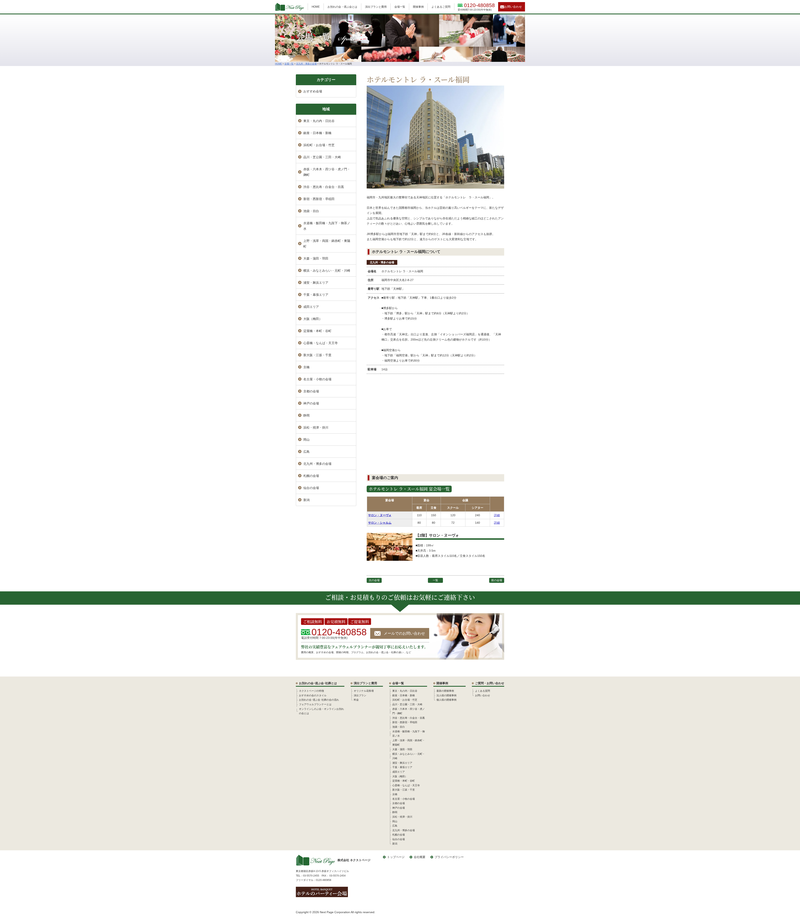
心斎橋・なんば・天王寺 (320, 343)
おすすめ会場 (312, 91)
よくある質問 (482, 690)
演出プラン (360, 695)
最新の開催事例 (445, 690)
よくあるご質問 (440, 6)
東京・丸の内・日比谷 (319, 121)
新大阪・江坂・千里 (317, 355)
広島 (306, 451)
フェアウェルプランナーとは (315, 704)
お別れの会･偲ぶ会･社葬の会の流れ (319, 699)
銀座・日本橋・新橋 (317, 133)
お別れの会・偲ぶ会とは (342, 6)
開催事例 (418, 6)
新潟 (306, 500)
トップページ (396, 857)
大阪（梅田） (312, 319)
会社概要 (419, 857)
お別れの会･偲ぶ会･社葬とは (318, 683)
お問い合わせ (513, 6)
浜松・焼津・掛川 (315, 427)
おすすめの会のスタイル (312, 695)
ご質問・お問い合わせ (489, 683)
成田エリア (311, 306)
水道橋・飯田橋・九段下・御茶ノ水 (326, 225)
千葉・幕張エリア (315, 294)
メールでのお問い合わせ (404, 633)
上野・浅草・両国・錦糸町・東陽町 (326, 243)
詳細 (497, 515)
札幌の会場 (311, 476)
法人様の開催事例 (446, 695)
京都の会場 (311, 391)
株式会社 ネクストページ (354, 860)
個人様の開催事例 (446, 699)
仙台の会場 (311, 488)
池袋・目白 (311, 211)
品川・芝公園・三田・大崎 (322, 157)
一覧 (435, 580)
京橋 (306, 367)
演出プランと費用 (376, 6)
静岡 (306, 415)
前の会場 (496, 580)
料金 (356, 699)
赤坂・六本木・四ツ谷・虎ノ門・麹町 (326, 172)
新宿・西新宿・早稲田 (319, 199)
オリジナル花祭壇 (364, 690)
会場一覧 (399, 6)
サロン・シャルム (379, 522)
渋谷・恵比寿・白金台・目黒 (323, 187)
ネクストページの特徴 (311, 690)
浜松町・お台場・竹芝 (319, 145)
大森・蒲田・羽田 (315, 258)
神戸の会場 (311, 403)
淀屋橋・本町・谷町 (317, 331)
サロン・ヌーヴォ (379, 515)
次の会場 (374, 580)
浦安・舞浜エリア (315, 282)
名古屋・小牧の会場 (317, 379)
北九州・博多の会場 (382, 262)
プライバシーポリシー (449, 857)
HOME (316, 6)
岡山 (306, 439)
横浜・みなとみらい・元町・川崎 (326, 270)
